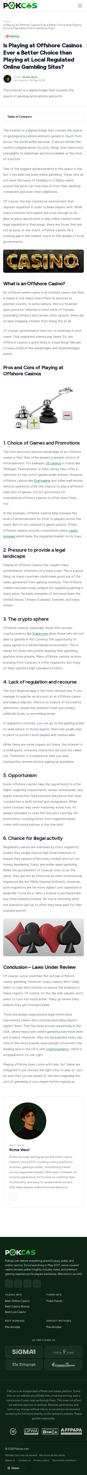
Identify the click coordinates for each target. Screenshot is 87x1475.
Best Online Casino (17, 1301)
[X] (18, 1283)
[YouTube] (37, 1283)
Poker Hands (54, 1301)
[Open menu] (80, 5)
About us (10, 1460)
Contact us (24, 1460)
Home (6, 21)
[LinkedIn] (13, 1197)
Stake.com (40, 634)
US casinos (53, 463)
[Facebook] (9, 1283)
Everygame (42, 481)
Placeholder (12, 1327)
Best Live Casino (15, 1312)
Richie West (30, 77)
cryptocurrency (57, 1049)
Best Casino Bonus (17, 1306)
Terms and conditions (64, 1460)
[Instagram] (27, 1283)
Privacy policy (41, 1460)
